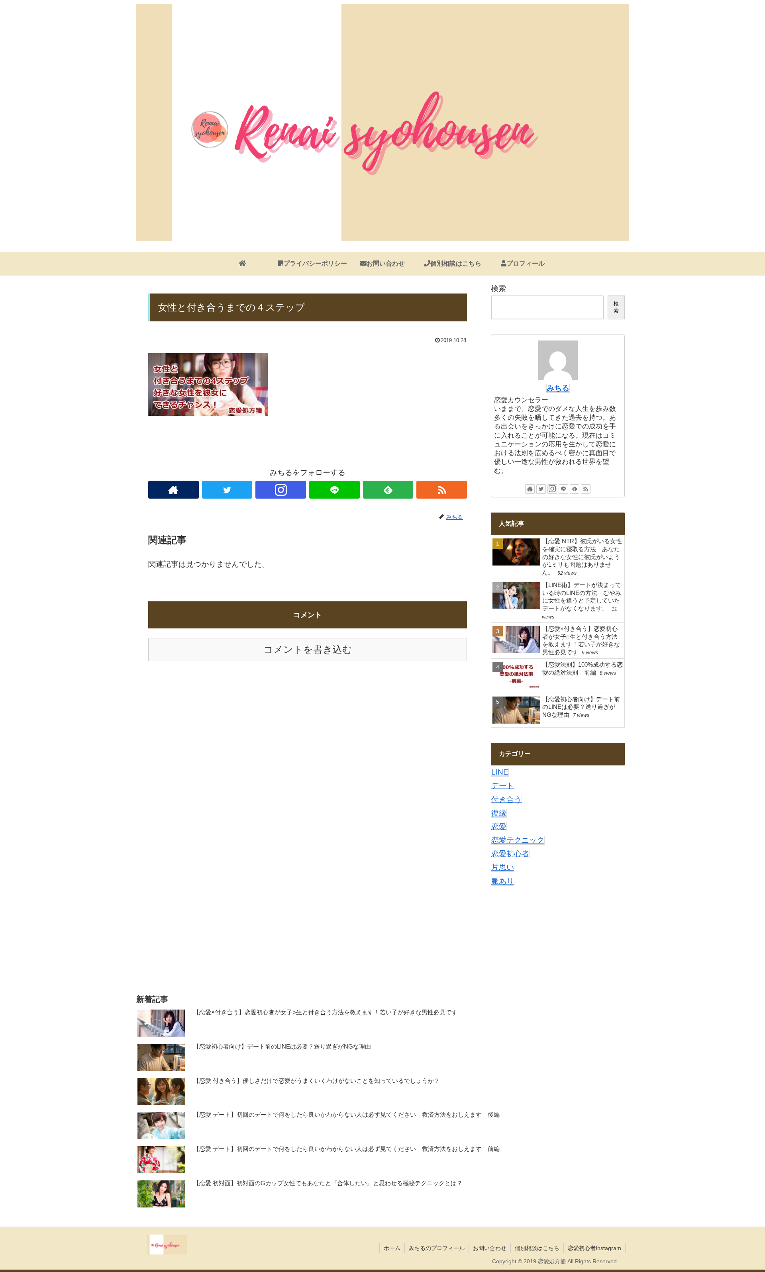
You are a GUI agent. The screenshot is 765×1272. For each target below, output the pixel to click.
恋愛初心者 (510, 853)
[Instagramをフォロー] (280, 490)
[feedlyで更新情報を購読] (388, 490)
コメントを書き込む (307, 649)
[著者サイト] (173, 490)
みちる (558, 388)
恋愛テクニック (517, 840)
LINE (499, 772)
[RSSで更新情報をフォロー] (441, 490)
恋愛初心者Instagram (594, 1248)
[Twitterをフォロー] (227, 490)
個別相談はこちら (537, 1248)
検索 (498, 288)
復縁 (498, 813)
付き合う (506, 799)
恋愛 (498, 826)
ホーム (392, 1248)
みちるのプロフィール (437, 1248)
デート (502, 785)
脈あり (502, 881)
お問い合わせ (489, 1248)
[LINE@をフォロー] (334, 490)
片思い (502, 867)
